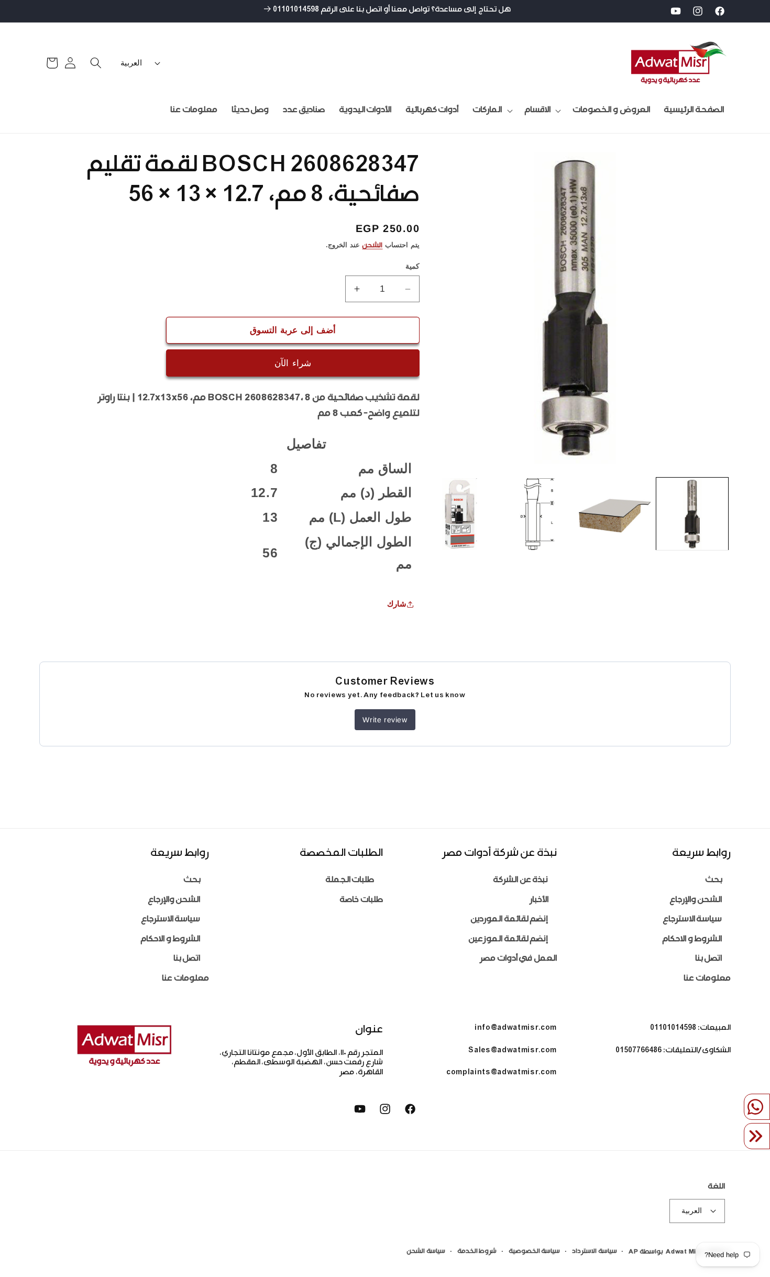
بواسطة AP (646, 1252)
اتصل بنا (708, 959)
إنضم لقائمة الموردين (509, 920)
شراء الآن (292, 363)
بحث (713, 880)
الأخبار (539, 900)
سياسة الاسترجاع (692, 920)
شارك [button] (396, 604)
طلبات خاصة (361, 900)
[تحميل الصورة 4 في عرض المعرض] (460, 514)
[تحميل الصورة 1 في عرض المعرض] (692, 514)
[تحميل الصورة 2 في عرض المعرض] (615, 514)
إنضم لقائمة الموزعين (508, 939)
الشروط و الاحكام (692, 939)
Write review (384, 719)
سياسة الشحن (425, 1252)
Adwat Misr (684, 1252)
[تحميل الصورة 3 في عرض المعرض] (537, 514)
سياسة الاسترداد (594, 1252)
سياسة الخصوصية (534, 1252)
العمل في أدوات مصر (518, 959)
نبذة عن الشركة (520, 880)
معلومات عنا (707, 979)
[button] (541, 110)
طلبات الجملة (350, 880)
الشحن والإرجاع (695, 900)
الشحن (372, 246)
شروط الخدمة (477, 1252)
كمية (412, 266)
